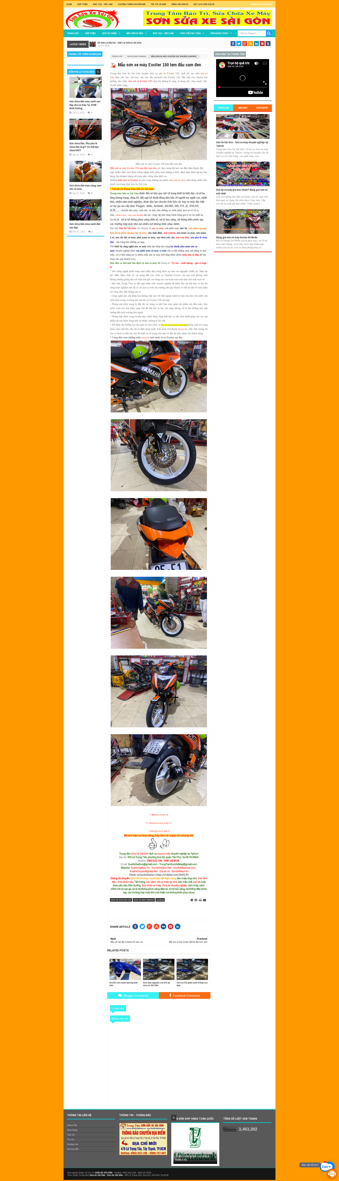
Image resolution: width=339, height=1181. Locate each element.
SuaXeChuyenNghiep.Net (144, 871)
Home (69, 4)
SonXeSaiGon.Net (161, 867)
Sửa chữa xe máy (151, 885)
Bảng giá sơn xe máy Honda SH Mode (236, 237)
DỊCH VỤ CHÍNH (109, 33)
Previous (176, 1146)
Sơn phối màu (125, 881)
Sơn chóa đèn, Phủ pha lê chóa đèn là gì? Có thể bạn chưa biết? (84, 146)
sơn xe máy (158, 228)
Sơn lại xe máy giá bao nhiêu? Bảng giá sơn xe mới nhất (241, 191)
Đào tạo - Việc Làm (102, 4)
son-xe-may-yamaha (136, 56)
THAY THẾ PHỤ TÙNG (190, 33)
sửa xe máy (163, 853)
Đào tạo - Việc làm (163, 33)
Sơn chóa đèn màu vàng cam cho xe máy (85, 187)
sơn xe (196, 881)
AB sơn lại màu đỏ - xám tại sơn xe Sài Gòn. (119, 42)
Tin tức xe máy (158, 4)
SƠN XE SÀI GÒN (103, 1172)
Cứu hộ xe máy (120, 215)
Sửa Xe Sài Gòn (139, 853)
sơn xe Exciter (166, 73)
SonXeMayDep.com (184, 867)
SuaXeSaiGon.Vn (140, 867)
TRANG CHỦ (73, 33)
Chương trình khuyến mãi (131, 4)
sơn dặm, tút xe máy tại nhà (161, 881)
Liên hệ (71, 1134)
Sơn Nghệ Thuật (219, 33)
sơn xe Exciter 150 (161, 815)
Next (215, 1146)
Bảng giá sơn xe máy (158, 831)
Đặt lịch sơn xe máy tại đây (159, 823)
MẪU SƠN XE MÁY (134, 33)
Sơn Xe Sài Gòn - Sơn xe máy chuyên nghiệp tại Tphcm (242, 144)
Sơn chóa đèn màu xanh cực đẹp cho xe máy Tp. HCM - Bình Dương (84, 104)
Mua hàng (72, 1130)
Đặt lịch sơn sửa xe (204, 4)
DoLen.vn (165, 871)
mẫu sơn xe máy (177, 180)
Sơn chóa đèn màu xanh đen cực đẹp (84, 225)
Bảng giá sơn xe (180, 4)
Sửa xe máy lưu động (135, 215)
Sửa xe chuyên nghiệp (174, 885)
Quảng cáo (72, 1144)
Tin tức (71, 1139)
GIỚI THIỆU (82, 4)
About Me (72, 1125)
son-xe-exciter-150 (121, 900)
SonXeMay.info (180, 871)
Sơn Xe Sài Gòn (115, 1175)
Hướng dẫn (73, 1149)
